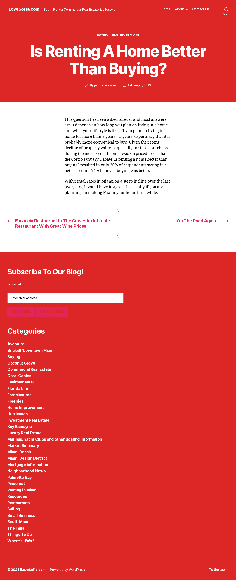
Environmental (20, 382)
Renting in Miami (125, 34)
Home (165, 9)
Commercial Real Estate (29, 369)
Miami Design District (27, 458)
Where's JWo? (20, 541)
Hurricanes (17, 414)
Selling (13, 509)
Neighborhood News (26, 471)
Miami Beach (19, 452)
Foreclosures (19, 394)
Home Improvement (25, 407)
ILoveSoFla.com (23, 9)
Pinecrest (16, 483)
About (179, 9)
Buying (102, 34)
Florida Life (17, 388)
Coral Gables (19, 376)
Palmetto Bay (19, 477)
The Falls (15, 528)
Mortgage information (27, 464)
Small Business (21, 515)
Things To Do (19, 534)
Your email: (14, 284)
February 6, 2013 (139, 85)
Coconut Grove (21, 363)
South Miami (18, 521)
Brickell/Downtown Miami (31, 350)
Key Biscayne (19, 426)
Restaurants (18, 503)
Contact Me (201, 9)
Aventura (15, 344)
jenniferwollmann (105, 85)
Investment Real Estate (28, 420)
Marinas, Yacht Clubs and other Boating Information (54, 439)
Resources (17, 496)
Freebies (15, 401)
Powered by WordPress (67, 570)
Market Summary (23, 445)
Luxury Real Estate (24, 433)
